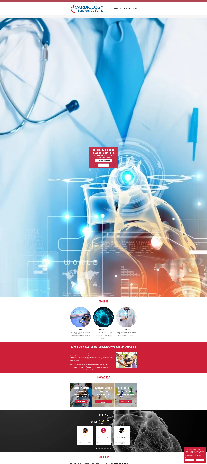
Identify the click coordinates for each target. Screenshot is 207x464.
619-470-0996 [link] (133, 8)
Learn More (103, 165)
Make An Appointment (103, 160)
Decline (190, 460)
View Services (81, 401)
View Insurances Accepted (103, 401)
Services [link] (95, 16)
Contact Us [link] (113, 16)
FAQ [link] (107, 16)
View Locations (125, 401)
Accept (200, 460)
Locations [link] (102, 16)
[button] (88, 16)
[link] (87, 8)
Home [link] (82, 16)
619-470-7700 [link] (121, 8)
